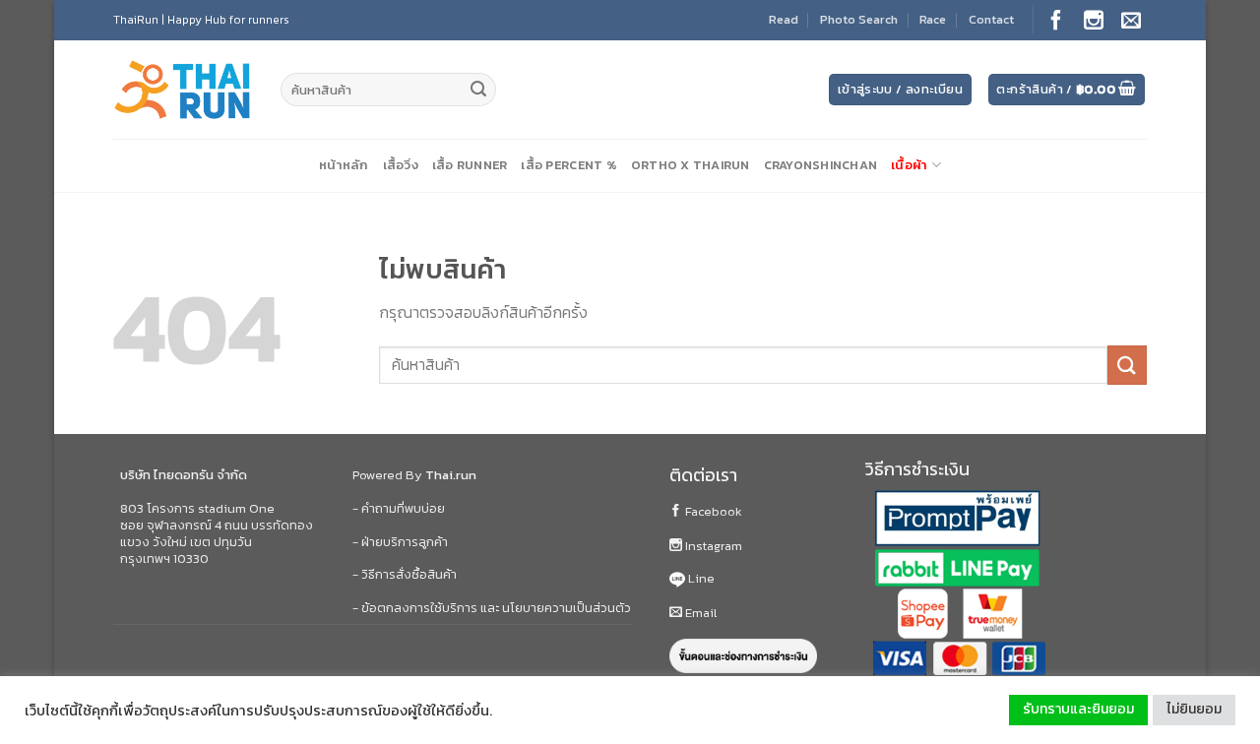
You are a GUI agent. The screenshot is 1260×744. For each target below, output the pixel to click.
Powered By (414, 474)
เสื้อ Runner (470, 164)
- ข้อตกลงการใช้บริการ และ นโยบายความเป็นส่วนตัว (491, 607)
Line (700, 578)
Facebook (712, 511)
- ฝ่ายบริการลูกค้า (400, 541)
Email (699, 612)
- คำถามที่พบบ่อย (398, 508)
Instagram (712, 545)
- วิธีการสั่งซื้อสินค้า (404, 574)
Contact (991, 19)
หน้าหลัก (344, 164)
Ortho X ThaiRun (690, 164)
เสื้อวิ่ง (400, 164)
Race (932, 19)
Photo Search (859, 19)
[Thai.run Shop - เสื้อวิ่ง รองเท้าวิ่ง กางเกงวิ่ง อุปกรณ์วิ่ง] (182, 90)
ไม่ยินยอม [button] (1194, 709)
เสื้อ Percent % (568, 164)
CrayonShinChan (821, 164)
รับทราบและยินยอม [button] (1078, 709)
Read (783, 19)
